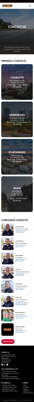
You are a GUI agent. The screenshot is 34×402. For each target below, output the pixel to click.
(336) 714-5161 (19, 318)
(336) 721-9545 (19, 332)
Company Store (5, 361)
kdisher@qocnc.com (20, 330)
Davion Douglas (11, 85)
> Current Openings (27, 392)
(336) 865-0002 (19, 275)
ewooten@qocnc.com (21, 259)
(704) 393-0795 (19, 303)
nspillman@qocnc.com (21, 316)
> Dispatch (25, 389)
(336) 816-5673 (17, 87)
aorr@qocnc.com (19, 301)
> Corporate (25, 387)
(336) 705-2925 (19, 289)
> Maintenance (26, 391)
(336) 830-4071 (17, 200)
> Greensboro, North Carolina (9, 387)
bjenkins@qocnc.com (20, 230)
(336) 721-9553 (19, 260)
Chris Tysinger (11, 122)
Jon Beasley (11, 198)
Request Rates (8, 341)
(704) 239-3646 (17, 124)
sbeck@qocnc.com (20, 287)
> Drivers (24, 385)
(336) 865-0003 (19, 304)
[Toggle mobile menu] (30, 6)
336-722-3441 (5, 358)
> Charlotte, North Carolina (8, 385)
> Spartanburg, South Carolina (9, 391)
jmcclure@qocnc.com (21, 245)
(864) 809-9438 (17, 161)
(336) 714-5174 (19, 246)
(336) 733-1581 (19, 232)
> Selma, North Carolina (7, 389)
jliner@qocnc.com (20, 273)
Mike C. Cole (11, 159)
